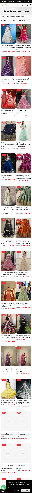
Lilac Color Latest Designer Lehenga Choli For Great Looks (8, 79)
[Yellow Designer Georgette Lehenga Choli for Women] (8, 389)
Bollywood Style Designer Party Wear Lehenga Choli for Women (8, 305)
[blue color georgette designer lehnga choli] (8, 163)
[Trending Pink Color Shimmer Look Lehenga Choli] (23, 99)
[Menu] (2, 5)
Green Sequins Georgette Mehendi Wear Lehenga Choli (7, 434)
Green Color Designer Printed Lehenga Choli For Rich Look (23, 467)
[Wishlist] (27, 5)
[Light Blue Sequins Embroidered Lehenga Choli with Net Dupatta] (23, 131)
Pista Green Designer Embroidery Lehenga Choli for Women (23, 209)
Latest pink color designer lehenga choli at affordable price (23, 47)
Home (2, 16)
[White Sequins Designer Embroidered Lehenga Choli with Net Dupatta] (8, 34)
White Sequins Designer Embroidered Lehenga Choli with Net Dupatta (8, 47)
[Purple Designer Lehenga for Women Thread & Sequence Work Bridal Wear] (23, 163)
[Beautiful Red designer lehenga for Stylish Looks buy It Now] (8, 99)
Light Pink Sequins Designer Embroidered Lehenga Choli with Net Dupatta (23, 79)
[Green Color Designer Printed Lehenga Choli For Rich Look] (23, 453)
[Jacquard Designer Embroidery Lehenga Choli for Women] (23, 356)
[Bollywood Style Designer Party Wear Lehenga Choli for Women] (8, 291)
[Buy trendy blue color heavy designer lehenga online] (8, 131)
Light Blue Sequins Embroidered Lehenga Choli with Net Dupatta (23, 144)
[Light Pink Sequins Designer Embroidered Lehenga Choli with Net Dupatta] (23, 66)
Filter (4, 20)
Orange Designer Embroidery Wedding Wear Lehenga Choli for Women (23, 241)
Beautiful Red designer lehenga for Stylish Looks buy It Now (7, 112)
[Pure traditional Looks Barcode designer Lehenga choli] (8, 324)
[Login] (24, 5)
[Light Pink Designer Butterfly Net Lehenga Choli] (8, 261)
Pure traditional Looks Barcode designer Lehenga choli (8, 337)
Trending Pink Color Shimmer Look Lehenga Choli (22, 112)
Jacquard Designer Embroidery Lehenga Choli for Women (23, 369)
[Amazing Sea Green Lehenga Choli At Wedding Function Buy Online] (23, 389)
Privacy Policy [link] (16, 490)
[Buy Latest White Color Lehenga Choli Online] (23, 261)
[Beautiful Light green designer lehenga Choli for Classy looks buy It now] (8, 196)
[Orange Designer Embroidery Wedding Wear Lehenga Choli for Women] (23, 228)
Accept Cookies (25, 490)
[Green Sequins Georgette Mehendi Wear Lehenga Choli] (8, 421)
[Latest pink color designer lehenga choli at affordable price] (23, 34)
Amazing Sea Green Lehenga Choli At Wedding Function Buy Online (23, 402)
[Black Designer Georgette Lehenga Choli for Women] (23, 324)
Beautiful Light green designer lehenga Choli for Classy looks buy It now (8, 209)
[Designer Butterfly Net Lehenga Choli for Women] (23, 291)
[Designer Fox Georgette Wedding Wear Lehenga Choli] (23, 421)
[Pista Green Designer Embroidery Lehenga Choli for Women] (23, 196)
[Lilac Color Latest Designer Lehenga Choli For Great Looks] (8, 66)
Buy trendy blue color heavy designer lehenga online (7, 144)
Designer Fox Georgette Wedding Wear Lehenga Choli (22, 434)
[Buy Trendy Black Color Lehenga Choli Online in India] (8, 228)
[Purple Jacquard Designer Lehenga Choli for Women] (8, 356)
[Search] (22, 5)
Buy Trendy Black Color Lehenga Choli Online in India (7, 241)
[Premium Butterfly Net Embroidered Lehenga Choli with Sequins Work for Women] (8, 453)
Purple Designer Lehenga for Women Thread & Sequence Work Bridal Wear (23, 177)
